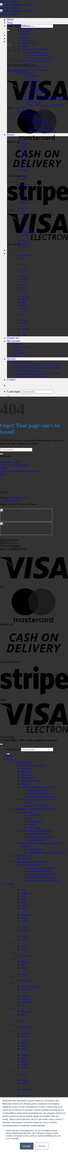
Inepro (24, 220)
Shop (10, 22)
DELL (24, 187)
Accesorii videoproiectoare (41, 58)
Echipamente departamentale (35, 90)
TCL (23, 314)
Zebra (24, 334)
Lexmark (25, 246)
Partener (18, 344)
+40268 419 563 (9, 501)
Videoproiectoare (36, 52)
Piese (30, 78)
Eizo (23, 193)
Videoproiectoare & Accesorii (35, 49)
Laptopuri (26, 31)
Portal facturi (20, 347)
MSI (23, 258)
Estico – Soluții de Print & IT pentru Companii (37, 364)
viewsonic (26, 329)
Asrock (24, 155)
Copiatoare (33, 75)
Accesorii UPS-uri (37, 66)
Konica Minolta (28, 231)
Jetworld (25, 226)
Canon (24, 176)
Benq (23, 167)
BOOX (24, 170)
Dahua (24, 184)
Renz (23, 287)
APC (23, 149)
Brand (10, 134)
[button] (14, 41)
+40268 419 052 (18, 498)
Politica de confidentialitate (15, 465)
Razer (24, 284)
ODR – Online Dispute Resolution (19, 471)
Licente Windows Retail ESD (42, 131)
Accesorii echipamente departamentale (47, 96)
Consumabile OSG (37, 93)
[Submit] (8, 30)
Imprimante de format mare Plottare (46, 105)
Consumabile (34, 81)
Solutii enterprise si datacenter (29, 114)
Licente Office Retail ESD (41, 128)
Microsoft (26, 255)
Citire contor (20, 352)
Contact (11, 379)
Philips (24, 279)
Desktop (25, 34)
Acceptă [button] (27, 1146)
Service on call (21, 361)
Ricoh (24, 290)
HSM (23, 214)
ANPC (4, 468)
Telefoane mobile (29, 43)
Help (16, 355)
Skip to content (8, 1)
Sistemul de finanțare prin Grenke (30, 376)
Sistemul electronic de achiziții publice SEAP (36, 373)
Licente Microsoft (30, 116)
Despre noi (13, 337)
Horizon (25, 208)
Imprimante (26, 72)
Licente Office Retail (38, 122)
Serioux (25, 299)
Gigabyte (25, 202)
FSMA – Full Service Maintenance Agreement (36, 367)
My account (13, 340)
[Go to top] (1, 744)
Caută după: (13, 25)
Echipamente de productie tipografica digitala (43, 99)
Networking (34, 87)
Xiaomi (24, 323)
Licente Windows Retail (39, 119)
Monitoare (26, 37)
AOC (23, 146)
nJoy (23, 264)
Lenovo (24, 240)
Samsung (25, 296)
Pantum (24, 276)
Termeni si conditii (10, 462)
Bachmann (26, 164)
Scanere (32, 84)
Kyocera (25, 234)
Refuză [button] (42, 1146)
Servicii (11, 358)
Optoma (25, 270)
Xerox (24, 320)
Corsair (24, 178)
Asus (23, 158)
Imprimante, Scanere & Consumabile (32, 69)
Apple (24, 152)
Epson (24, 196)
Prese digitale (34, 102)
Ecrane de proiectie (37, 55)
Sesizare (18, 349)
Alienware (26, 143)
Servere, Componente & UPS (35, 61)
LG (22, 249)
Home (10, 19)
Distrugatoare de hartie (32, 28)
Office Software (22, 108)
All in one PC (28, 40)
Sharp (24, 302)
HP (22, 211)
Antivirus (25, 111)
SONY (24, 305)
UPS (30, 63)
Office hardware (22, 25)
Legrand (25, 243)
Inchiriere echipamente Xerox (28, 370)
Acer (23, 140)
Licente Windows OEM (39, 125)
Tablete (24, 46)
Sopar (24, 308)
